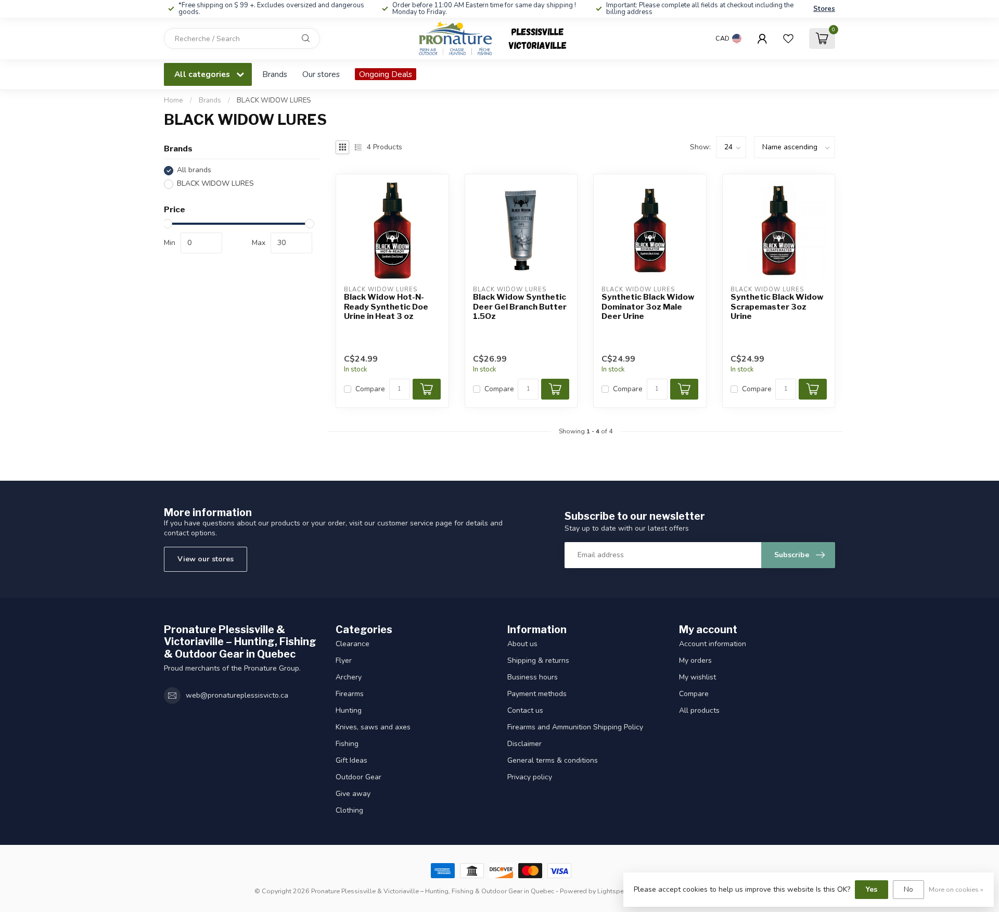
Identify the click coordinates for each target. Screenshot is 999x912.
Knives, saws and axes (373, 727)
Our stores (321, 74)
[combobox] (242, 38)
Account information (712, 644)
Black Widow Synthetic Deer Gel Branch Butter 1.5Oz (520, 306)
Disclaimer (524, 744)
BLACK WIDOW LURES (274, 100)
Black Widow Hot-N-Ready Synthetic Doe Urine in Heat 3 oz (386, 306)
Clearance (352, 644)
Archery (349, 677)
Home (173, 100)
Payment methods (537, 694)
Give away (353, 794)
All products (699, 710)
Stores (824, 9)
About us (522, 644)
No (908, 889)
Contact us (525, 710)
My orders (695, 660)
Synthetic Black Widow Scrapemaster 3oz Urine (777, 306)
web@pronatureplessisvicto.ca (237, 695)
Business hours (532, 677)
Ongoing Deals (385, 74)
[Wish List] (788, 38)
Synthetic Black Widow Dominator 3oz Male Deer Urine (648, 306)
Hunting (349, 710)
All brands (194, 170)
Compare (370, 389)
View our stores (205, 559)
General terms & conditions (552, 760)
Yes (871, 889)
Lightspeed (614, 891)
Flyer (344, 660)
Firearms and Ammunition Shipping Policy (575, 727)
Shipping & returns (538, 660)
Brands (274, 74)
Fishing (347, 744)
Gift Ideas (351, 760)
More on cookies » (956, 889)
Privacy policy (529, 777)
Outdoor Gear (358, 777)
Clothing (349, 810)
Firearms (350, 694)
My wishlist (697, 677)
